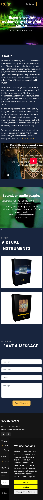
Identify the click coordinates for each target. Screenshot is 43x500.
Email (5, 482)
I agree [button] (25, 482)
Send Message (21, 403)
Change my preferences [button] (25, 492)
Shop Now (26, 284)
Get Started (30, 4)
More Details (12, 284)
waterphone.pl (28, 138)
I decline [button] (26, 487)
